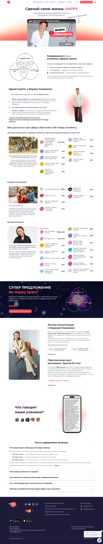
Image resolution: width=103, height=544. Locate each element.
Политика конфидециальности (54, 503)
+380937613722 (87, 506)
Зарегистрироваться (86, 2)
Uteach (92, 538)
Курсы (47, 2)
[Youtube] (29, 504)
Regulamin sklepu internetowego (54, 511)
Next (85, 414)
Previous (59, 414)
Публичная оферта (50, 506)
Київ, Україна (87, 503)
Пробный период (38, 2)
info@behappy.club (88, 509)
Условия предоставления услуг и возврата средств (60, 509)
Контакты (69, 2)
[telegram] (26, 504)
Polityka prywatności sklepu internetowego (57, 514)
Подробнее (52, 354)
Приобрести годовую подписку (20, 311)
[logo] (8, 2)
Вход (76, 2)
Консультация (61, 2)
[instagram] (33, 504)
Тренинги (53, 2)
